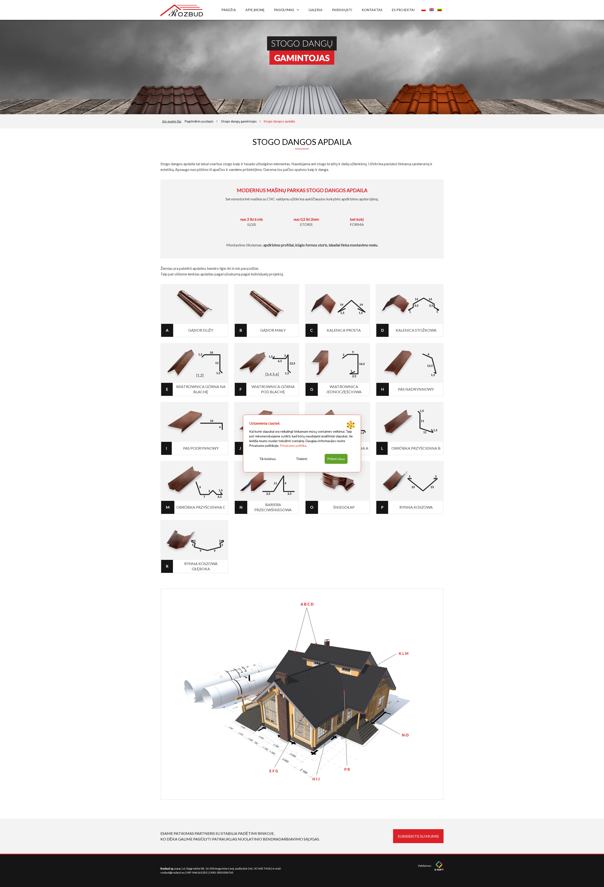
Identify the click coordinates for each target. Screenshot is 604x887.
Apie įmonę (254, 10)
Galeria (315, 10)
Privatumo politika (293, 446)
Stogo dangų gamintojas (239, 121)
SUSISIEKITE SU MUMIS (418, 836)
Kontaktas (372, 10)
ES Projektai (403, 10)
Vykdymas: (425, 865)
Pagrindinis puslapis (199, 121)
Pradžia (228, 10)
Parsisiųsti (342, 10)
